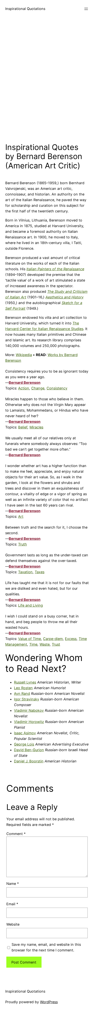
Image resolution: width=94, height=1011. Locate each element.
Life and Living (30, 605)
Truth (22, 544)
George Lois (24, 744)
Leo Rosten (23, 688)
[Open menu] (86, 8)
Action (23, 388)
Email (12, 904)
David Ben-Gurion (29, 750)
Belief (22, 427)
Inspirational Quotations (25, 9)
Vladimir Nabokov (29, 710)
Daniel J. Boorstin (29, 761)
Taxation (25, 572)
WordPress (49, 1002)
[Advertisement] (47, 78)
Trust (56, 644)
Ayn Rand (22, 693)
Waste (45, 644)
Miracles (36, 427)
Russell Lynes (25, 682)
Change (37, 388)
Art (20, 516)
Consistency (57, 388)
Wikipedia (24, 355)
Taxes (39, 572)
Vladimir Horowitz (29, 722)
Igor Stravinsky (26, 699)
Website (12, 924)
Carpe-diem (53, 639)
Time (33, 644)
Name (12, 883)
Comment (16, 834)
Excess (71, 639)
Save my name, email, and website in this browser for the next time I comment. (46, 947)
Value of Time (29, 639)
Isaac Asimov (25, 733)
